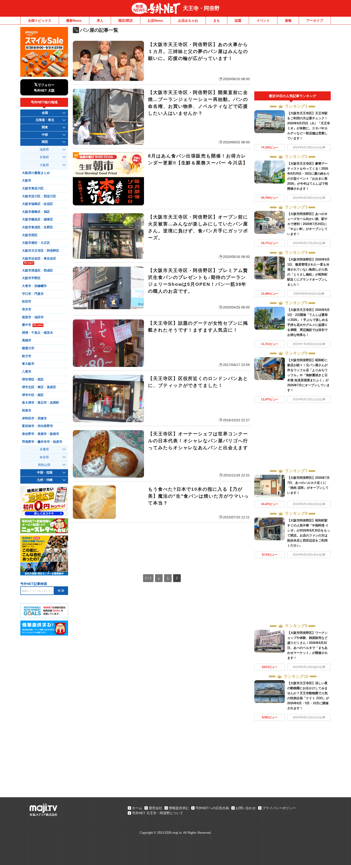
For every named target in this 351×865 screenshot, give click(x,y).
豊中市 (32, 325)
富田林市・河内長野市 (37, 426)
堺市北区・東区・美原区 (39, 387)
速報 (288, 20)
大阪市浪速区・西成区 (37, 270)
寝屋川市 (28, 348)
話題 (238, 20)
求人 (100, 20)
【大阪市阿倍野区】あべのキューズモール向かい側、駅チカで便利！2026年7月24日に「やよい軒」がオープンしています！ (307, 224)
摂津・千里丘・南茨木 (37, 332)
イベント (263, 20)
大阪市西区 (29, 235)
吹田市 (26, 301)
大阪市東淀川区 (33, 188)
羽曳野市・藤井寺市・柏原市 (42, 441)
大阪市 (26, 180)
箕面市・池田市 (33, 317)
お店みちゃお (188, 20)
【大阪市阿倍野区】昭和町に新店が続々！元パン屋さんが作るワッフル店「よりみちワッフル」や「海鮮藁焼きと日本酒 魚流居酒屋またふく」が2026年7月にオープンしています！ (308, 375)
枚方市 (26, 356)
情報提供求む (179, 808)
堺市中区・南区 (33, 395)
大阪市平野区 (31, 278)
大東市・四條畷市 (34, 286)
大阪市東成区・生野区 (37, 227)
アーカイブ (314, 20)
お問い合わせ (246, 808)
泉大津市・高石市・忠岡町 (40, 402)
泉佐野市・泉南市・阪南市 (40, 434)
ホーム (137, 808)
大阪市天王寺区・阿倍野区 (40, 250)
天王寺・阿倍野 (201, 8)
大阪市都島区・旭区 (36, 212)
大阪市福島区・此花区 (37, 204)
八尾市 (26, 371)
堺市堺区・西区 (33, 379)
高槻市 (26, 340)
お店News (155, 20)
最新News (74, 20)
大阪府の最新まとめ (36, 173)
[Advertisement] (162, 544)
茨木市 (26, 309)
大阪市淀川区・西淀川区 (39, 196)
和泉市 (26, 410)
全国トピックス (39, 20)
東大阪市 (28, 363)
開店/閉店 (125, 20)
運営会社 (155, 808)
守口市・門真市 (33, 294)
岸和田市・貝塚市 (34, 418)
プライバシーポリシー (279, 808)
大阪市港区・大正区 (36, 243)
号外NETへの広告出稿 (212, 808)
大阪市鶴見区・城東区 (37, 219)
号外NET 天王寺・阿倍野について (157, 813)
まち (216, 20)
